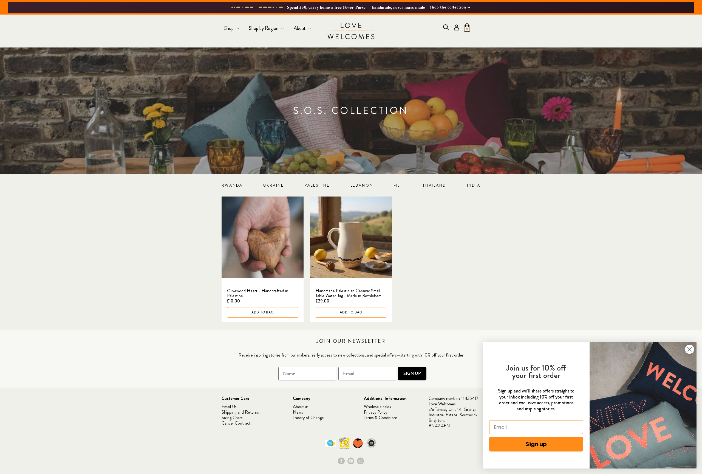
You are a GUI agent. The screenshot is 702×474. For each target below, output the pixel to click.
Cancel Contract (236, 423)
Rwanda (232, 185)
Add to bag (262, 312)
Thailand (434, 185)
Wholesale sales (377, 406)
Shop (229, 28)
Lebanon (361, 185)
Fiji (398, 185)
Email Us (229, 406)
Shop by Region (264, 28)
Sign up (536, 444)
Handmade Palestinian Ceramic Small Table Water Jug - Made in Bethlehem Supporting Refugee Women (348, 296)
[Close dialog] (689, 349)
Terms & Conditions (381, 417)
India (473, 185)
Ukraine (273, 185)
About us (300, 406)
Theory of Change (308, 417)
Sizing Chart (232, 417)
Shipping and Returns (240, 412)
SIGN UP (412, 373)
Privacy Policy (375, 412)
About (300, 28)
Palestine (317, 185)
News (298, 412)
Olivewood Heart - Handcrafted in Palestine (257, 293)
